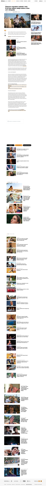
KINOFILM (9, 36)
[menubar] (45, 1)
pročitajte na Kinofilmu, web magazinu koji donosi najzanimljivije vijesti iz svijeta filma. (17, 110)
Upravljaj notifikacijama (29, 484)
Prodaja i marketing (9, 484)
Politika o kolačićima (23, 484)
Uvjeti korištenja (13, 484)
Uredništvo (5, 484)
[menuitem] (45, 1)
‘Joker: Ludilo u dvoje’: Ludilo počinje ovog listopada (15, 88)
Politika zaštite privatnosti (17, 484)
